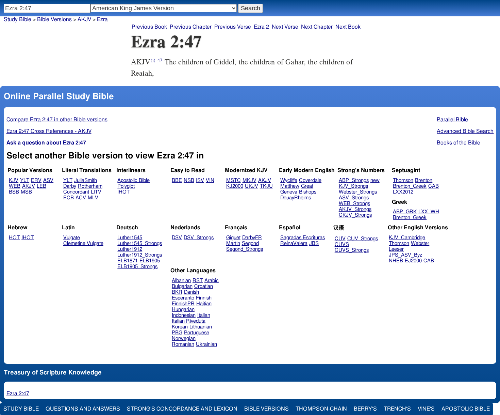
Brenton (423, 180)
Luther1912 (129, 249)
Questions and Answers (83, 409)
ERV (36, 180)
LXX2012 (403, 192)
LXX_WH (428, 211)
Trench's (397, 409)
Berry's (365, 409)
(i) (153, 60)
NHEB (396, 260)
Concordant (76, 192)
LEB (41, 186)
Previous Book (149, 27)
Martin (233, 243)
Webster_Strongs (358, 192)
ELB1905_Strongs (137, 266)
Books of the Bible (458, 142)
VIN (210, 180)
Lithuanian (200, 326)
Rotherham (90, 186)
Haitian (204, 303)
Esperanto (183, 298)
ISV (200, 180)
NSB (189, 180)
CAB (433, 186)
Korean (180, 326)
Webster (420, 243)
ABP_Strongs (354, 180)
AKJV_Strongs (355, 209)
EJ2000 (413, 260)
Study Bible (17, 19)
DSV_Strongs (199, 237)
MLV (93, 197)
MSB (26, 192)
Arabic (211, 280)
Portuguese (196, 332)
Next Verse (285, 27)
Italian (203, 315)
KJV (13, 180)
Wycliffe (288, 180)
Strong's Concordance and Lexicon (182, 409)
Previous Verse (232, 27)
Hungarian (183, 309)
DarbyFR (252, 237)
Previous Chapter (191, 27)
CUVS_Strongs (352, 250)
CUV (340, 238)
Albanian (181, 280)
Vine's (426, 409)
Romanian (183, 344)
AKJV (28, 186)
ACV (81, 197)
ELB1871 (127, 260)
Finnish (204, 298)
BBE (177, 180)
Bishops (307, 192)
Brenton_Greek (410, 186)
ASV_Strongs (354, 197)
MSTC (233, 180)
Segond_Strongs (244, 249)
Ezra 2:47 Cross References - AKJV (48, 131)
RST (198, 280)
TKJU (266, 186)
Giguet (233, 237)
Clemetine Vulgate (83, 243)
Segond (250, 243)
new (375, 180)
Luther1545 (129, 237)
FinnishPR (183, 303)
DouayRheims (295, 197)
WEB (14, 186)
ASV (48, 180)
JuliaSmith (85, 180)
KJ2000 (234, 186)
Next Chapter (317, 27)
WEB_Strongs (354, 203)
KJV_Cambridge (407, 237)
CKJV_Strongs (355, 215)
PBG (177, 332)
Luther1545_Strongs (139, 243)
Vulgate (71, 237)
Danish (191, 292)
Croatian (203, 286)
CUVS (342, 244)
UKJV (251, 186)
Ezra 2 (261, 27)
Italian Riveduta (188, 321)
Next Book (348, 27)
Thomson (403, 180)
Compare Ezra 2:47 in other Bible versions (56, 119)
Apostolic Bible (465, 409)
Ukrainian (206, 344)
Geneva (288, 192)
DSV (177, 237)
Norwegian (184, 338)
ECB (68, 197)
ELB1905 (149, 260)
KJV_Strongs (353, 186)
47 (159, 60)
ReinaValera (293, 243)
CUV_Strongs (362, 238)
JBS (314, 243)
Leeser (396, 249)
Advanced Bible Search (465, 131)
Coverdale (310, 180)
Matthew (289, 186)
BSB (14, 192)
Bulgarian (182, 286)
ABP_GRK (405, 211)
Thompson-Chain (321, 409)
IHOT (123, 192)
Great (307, 186)
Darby (69, 186)
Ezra (102, 19)
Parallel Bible (452, 119)
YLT (24, 180)
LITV (96, 192)
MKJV (249, 180)
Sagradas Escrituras (302, 237)
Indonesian (184, 315)
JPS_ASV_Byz (405, 255)
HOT (14, 237)
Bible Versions (54, 19)
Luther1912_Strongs (139, 255)
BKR (177, 292)
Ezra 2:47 (17, 393)
